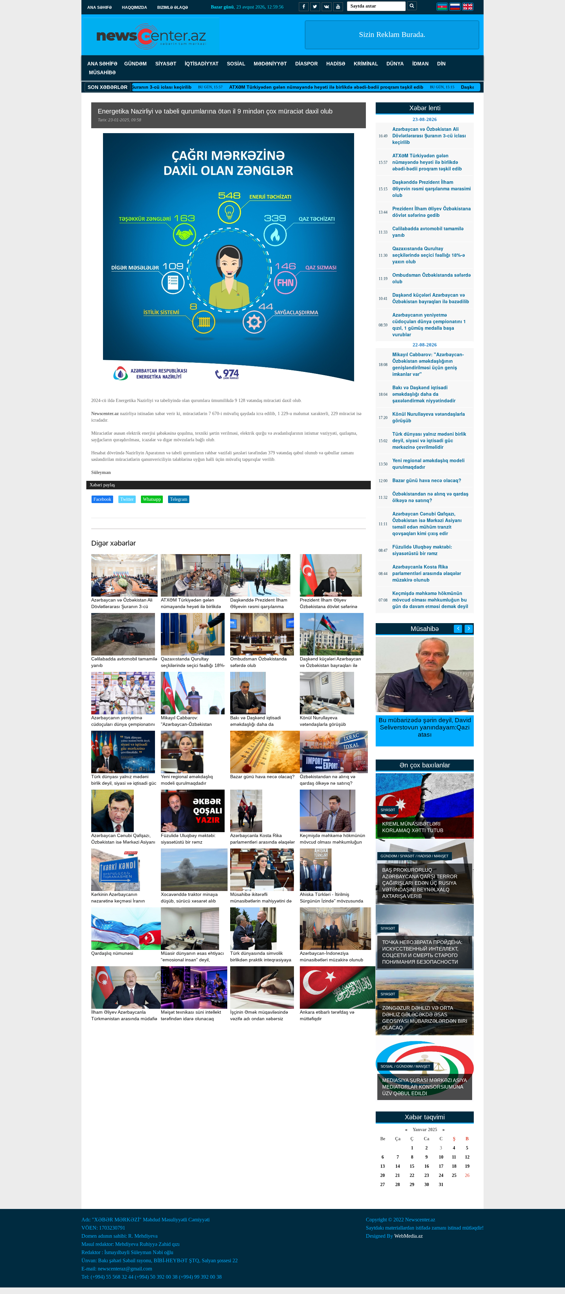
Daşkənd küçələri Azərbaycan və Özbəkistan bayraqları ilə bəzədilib (330, 665)
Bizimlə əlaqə (172, 7)
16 (426, 1166)
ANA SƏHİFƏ (102, 63)
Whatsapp (152, 499)
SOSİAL (236, 63)
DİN (441, 63)
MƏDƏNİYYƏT (270, 63)
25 (454, 1175)
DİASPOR (306, 63)
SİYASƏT (165, 63)
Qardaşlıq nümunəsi (112, 953)
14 (397, 1166)
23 (426, 1175)
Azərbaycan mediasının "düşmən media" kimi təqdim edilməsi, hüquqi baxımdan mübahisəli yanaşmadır (424, 731)
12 (467, 1157)
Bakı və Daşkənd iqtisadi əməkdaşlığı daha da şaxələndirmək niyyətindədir (259, 724)
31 (441, 1184)
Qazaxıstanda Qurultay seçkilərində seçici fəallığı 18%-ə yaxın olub (193, 665)
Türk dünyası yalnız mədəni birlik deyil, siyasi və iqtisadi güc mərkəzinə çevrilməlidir (123, 783)
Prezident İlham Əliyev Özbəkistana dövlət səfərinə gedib (328, 606)
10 (441, 1157)
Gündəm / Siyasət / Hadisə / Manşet (415, 856)
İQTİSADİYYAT (201, 63)
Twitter (127, 499)
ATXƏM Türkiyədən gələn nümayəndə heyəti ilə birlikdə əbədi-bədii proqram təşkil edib (277, 87)
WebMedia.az (408, 1236)
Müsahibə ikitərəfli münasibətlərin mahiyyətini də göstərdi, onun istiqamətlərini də (263, 901)
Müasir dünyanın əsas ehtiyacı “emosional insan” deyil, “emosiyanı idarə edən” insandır (194, 960)
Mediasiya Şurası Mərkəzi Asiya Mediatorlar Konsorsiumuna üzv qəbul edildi (424, 1086)
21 (397, 1175)
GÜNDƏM (135, 63)
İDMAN (420, 63)
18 (454, 1166)
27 (382, 1184)
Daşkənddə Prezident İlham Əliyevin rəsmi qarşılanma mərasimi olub (258, 606)
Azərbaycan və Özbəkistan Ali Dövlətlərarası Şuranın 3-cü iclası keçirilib (121, 606)
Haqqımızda (134, 7)
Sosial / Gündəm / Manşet (405, 1066)
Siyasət (388, 810)
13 (382, 1166)
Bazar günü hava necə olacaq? (262, 776)
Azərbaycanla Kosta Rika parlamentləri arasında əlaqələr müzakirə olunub (262, 842)
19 (467, 1166)
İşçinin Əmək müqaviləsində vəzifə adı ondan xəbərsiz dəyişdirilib (259, 1018)
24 (441, 1175)
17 (441, 1166)
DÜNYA (395, 63)
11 (454, 1157)
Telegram (178, 499)
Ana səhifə (99, 7)
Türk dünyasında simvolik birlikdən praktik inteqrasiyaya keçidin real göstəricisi (260, 960)
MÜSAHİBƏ (102, 72)
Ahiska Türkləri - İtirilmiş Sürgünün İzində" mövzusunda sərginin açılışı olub (331, 901)
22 (412, 1175)
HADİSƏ (335, 63)
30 (426, 1184)
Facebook (102, 499)
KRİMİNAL (366, 63)
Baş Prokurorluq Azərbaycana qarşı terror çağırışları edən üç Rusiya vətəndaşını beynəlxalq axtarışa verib (419, 883)
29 (412, 1184)
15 (412, 1166)
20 (382, 1175)
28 (397, 1184)
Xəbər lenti (424, 108)
